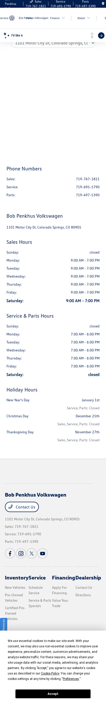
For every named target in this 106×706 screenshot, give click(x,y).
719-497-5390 (88, 195)
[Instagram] (21, 553)
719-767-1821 (88, 179)
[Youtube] (42, 553)
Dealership (88, 577)
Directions (83, 595)
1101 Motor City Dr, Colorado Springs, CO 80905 (43, 227)
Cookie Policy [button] (50, 673)
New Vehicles (15, 587)
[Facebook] (10, 553)
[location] (103, 4)
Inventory (17, 577)
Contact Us (25, 506)
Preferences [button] (71, 679)
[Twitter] (31, 553)
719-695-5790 (88, 187)
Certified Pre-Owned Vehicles (15, 613)
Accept (53, 694)
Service (37, 577)
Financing (63, 577)
